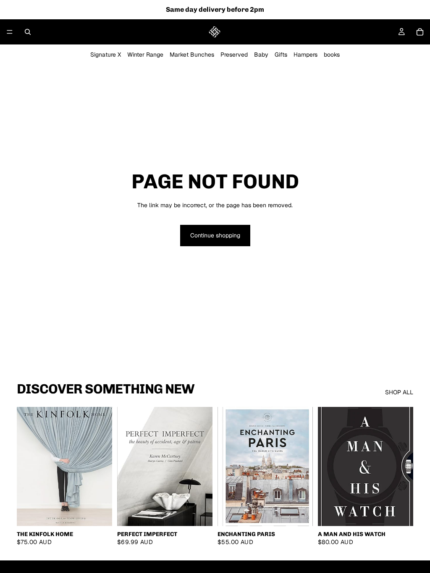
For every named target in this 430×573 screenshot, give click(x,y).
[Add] (99, 513)
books (332, 54)
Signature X (105, 54)
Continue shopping (215, 235)
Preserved (234, 54)
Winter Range (145, 54)
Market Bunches (192, 54)
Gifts (281, 54)
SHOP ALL (399, 392)
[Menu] (9, 32)
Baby (261, 54)
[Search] (27, 32)
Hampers (305, 54)
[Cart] (420, 32)
